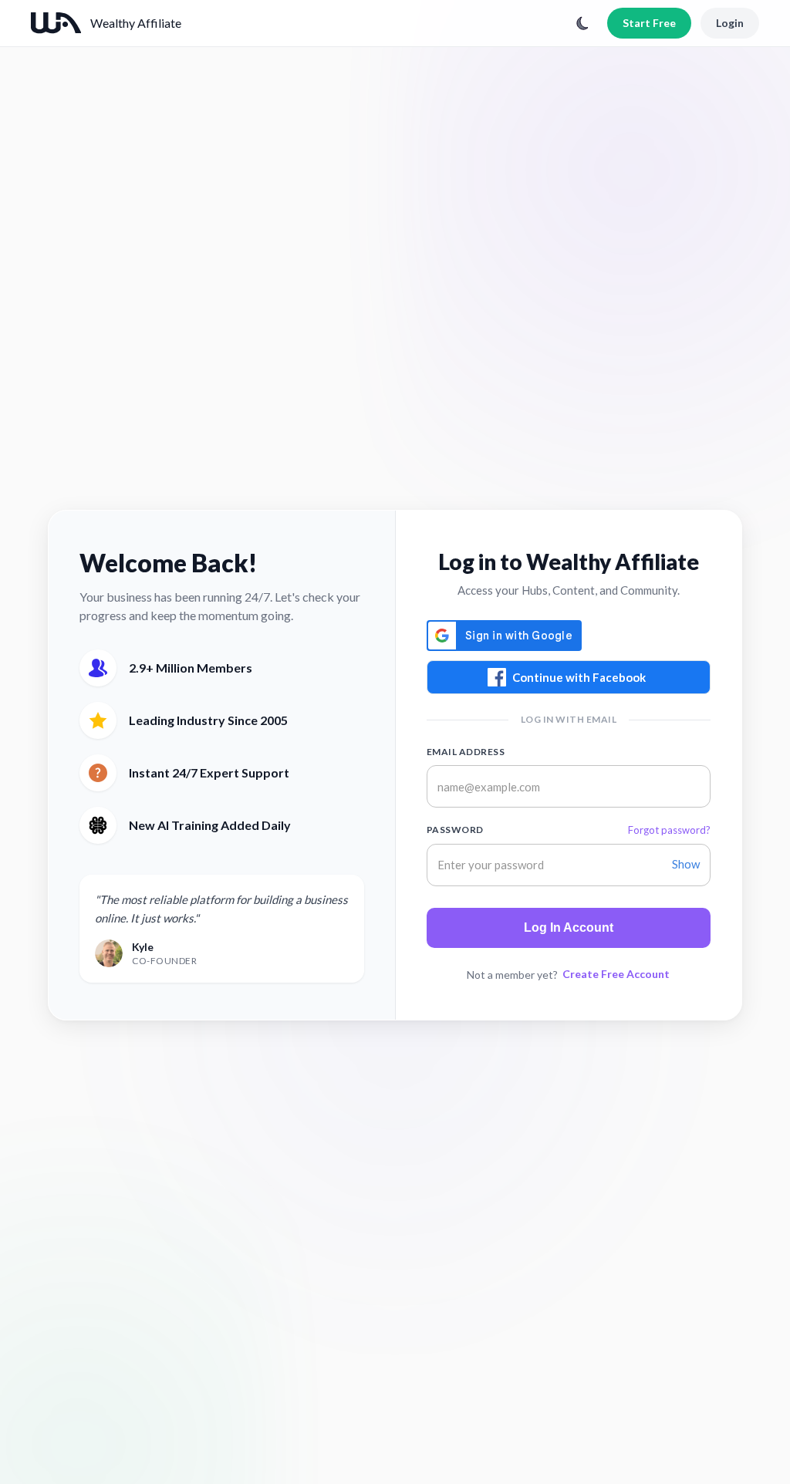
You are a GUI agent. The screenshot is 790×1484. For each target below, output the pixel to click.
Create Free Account (616, 973)
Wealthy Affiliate (135, 22)
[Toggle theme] (582, 23)
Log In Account (568, 927)
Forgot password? (669, 830)
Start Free (649, 22)
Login (730, 22)
